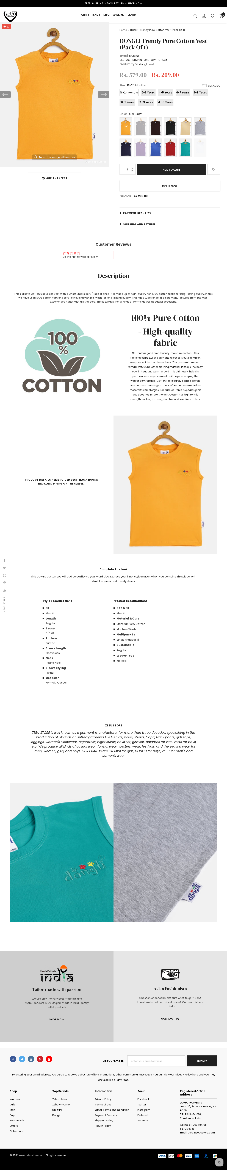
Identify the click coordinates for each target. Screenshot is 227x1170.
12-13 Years (146, 102)
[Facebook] (13, 1059)
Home (123, 30)
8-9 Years (200, 92)
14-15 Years (165, 102)
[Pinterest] (40, 1059)
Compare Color (95, 162)
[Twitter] (22, 1059)
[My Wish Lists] (212, 16)
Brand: (124, 55)
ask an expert (56, 178)
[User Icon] (204, 15)
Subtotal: (126, 196)
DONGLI (134, 55)
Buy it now (170, 185)
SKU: (122, 60)
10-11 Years (127, 102)
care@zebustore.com (201, 1132)
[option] (54, 94)
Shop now (135, 3)
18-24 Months (129, 92)
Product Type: (129, 64)
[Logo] (15, 16)
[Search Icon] (195, 16)
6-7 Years (183, 92)
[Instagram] (31, 1059)
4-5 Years (165, 92)
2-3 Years (148, 92)
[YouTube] (49, 1059)
